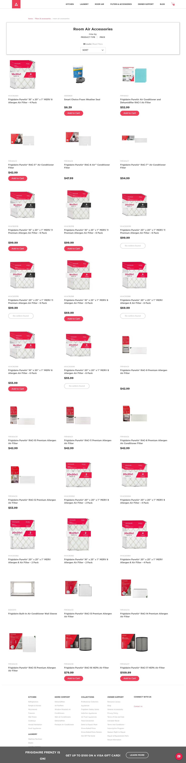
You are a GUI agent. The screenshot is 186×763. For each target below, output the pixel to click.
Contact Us (138, 706)
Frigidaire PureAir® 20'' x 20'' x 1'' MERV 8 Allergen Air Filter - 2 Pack (86, 501)
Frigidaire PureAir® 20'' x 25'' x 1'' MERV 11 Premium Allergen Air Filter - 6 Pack (30, 301)
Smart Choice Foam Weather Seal (82, 99)
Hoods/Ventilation (35, 724)
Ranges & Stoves (34, 705)
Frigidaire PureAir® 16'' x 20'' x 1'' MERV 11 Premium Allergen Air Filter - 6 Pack (30, 231)
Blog (162, 4)
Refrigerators (33, 702)
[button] (133, 246)
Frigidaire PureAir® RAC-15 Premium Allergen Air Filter (32, 669)
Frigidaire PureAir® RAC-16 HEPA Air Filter (86, 668)
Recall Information (114, 740)
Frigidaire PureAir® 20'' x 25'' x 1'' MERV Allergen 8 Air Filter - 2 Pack (29, 560)
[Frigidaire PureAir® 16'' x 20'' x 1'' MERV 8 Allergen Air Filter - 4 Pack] (22, 74)
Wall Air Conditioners (63, 717)
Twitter (140, 700)
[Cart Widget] (173, 4)
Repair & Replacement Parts (118, 736)
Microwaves (32, 709)
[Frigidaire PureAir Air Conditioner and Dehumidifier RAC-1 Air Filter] (134, 74)
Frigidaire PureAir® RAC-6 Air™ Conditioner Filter (87, 166)
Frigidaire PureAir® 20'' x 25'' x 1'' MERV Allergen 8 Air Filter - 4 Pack (141, 560)
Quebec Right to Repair (116, 732)
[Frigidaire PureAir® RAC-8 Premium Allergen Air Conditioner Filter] (134, 415)
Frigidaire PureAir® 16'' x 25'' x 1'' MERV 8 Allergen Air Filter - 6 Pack (86, 301)
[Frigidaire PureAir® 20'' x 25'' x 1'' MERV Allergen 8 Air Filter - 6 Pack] (134, 275)
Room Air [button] (99, 4)
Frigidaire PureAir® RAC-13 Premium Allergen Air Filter (88, 615)
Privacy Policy (112, 713)
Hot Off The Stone (88, 736)
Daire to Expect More (89, 724)
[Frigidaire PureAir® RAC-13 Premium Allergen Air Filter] (78, 588)
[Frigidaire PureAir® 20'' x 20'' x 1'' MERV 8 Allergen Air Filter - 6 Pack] (78, 345)
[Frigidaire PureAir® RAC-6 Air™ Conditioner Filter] (78, 139)
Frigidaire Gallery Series (90, 709)
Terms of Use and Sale (115, 717)
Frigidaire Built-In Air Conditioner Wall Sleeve (32, 613)
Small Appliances (34, 728)
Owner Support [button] (146, 4)
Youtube (144, 700)
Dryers (30, 743)
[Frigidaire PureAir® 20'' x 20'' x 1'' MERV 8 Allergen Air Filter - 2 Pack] (78, 475)
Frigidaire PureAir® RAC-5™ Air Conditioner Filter (31, 166)
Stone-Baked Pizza (88, 728)
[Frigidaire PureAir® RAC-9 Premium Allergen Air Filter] (134, 345)
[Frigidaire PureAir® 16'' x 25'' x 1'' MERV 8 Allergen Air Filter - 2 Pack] (78, 534)
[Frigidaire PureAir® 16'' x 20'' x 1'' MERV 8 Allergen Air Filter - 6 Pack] (22, 345)
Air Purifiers (59, 705)
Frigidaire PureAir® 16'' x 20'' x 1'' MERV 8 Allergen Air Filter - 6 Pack (30, 371)
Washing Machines (35, 739)
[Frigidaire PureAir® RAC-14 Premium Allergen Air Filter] (134, 588)
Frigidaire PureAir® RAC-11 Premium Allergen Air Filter (87, 441)
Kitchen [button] (70, 4)
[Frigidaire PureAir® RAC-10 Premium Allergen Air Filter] (22, 415)
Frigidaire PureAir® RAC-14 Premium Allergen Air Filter (144, 615)
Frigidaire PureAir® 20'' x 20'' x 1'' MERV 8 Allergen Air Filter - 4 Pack (142, 501)
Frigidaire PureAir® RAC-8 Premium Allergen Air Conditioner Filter (143, 441)
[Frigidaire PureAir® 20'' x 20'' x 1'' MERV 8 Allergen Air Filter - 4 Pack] (134, 475)
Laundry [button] (84, 4)
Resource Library (113, 702)
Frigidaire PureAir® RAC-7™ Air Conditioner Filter (143, 166)
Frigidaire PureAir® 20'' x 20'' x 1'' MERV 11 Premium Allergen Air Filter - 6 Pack (142, 231)
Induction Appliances (89, 713)
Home (30, 18)
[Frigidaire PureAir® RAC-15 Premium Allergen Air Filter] (22, 642)
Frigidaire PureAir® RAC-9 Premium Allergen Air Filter (143, 371)
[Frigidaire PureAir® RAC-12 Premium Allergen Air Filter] (22, 475)
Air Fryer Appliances (89, 717)
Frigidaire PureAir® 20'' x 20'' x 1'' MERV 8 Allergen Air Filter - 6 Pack (86, 371)
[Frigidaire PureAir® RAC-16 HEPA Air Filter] (78, 642)
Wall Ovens (32, 717)
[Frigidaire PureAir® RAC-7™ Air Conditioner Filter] (134, 139)
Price (102, 37)
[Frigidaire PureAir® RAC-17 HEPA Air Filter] (134, 642)
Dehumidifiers (60, 702)
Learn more (137, 755)
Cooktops (32, 721)
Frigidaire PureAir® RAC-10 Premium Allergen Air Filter (32, 441)
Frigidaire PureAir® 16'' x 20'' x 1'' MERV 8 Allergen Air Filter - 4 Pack (30, 100)
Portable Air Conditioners (64, 724)
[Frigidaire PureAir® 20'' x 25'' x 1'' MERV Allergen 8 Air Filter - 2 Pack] (22, 534)
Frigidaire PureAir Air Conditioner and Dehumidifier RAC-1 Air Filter (140, 100)
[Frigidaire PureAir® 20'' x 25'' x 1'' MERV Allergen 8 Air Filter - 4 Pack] (134, 534)
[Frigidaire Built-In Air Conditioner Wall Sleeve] (22, 588)
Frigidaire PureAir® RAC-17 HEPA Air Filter (142, 668)
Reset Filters (98, 44)
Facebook (135, 700)
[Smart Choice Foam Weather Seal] (78, 74)
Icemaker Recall (113, 721)
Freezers (31, 713)
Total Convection (87, 721)
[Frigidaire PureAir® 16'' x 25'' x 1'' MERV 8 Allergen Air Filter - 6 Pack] (78, 275)
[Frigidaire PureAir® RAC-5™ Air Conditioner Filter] (22, 139)
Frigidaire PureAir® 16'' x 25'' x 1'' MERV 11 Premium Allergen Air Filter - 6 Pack (86, 231)
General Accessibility (115, 709)
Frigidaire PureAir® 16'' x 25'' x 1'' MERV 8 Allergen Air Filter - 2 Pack (86, 560)
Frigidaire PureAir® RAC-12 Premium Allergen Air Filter (32, 501)
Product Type (88, 37)
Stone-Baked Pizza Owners (91, 732)
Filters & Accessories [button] (121, 4)
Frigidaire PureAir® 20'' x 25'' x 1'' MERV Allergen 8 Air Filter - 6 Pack (141, 301)
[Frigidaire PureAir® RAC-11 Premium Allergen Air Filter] (78, 415)
